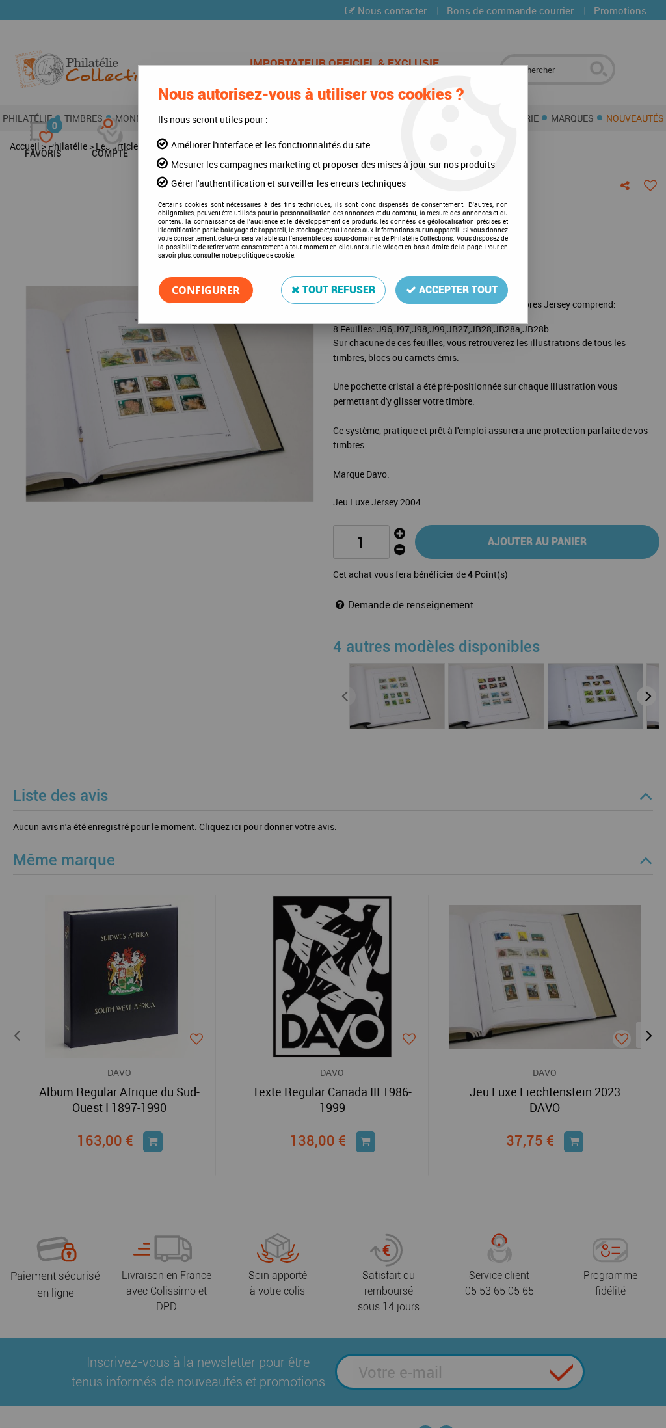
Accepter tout (457, 290)
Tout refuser (337, 290)
